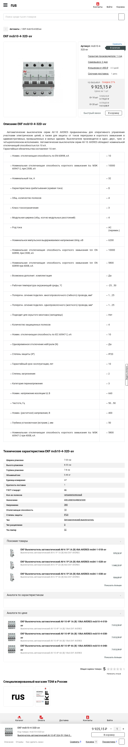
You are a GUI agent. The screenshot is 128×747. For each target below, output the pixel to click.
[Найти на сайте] (121, 16)
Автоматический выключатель (79, 520)
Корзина (120, 7)
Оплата (41, 720)
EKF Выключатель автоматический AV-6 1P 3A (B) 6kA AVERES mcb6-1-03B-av (63, 573)
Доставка (63, 720)
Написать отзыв (114, 674)
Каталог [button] (19, 720)
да (65, 490)
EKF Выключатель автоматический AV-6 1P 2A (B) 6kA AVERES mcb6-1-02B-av (63, 561)
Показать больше (113, 585)
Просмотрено (108, 742)
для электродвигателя (75, 500)
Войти (109, 7)
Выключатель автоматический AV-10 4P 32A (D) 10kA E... (45, 735)
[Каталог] (5, 5)
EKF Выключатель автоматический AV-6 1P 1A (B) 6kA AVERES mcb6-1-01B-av (63, 549)
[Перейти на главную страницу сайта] (25, 5)
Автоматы (15, 29)
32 (65, 530)
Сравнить (74, 742)
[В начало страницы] (122, 742)
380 (66, 505)
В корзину (113, 113)
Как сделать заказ (34, 742)
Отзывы (19, 742)
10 (65, 510)
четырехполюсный (73, 495)
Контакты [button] (97, 7)
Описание (8, 742)
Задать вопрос (127, 373)
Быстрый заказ (92, 113)
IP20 (66, 515)
